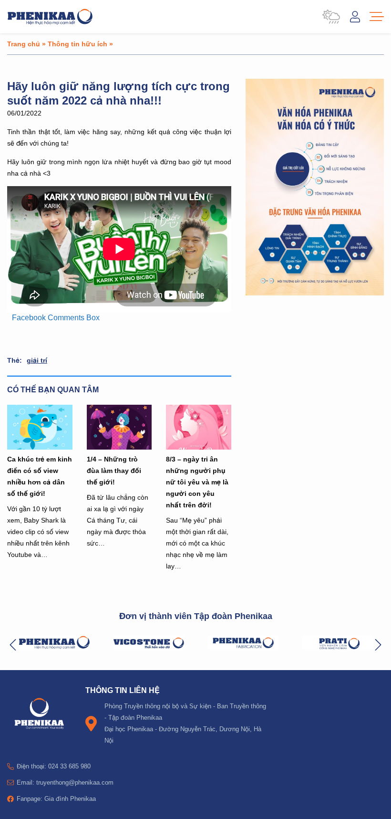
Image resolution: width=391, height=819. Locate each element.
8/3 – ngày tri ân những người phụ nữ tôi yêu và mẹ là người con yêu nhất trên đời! (197, 482)
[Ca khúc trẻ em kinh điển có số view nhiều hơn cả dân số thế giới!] (39, 427)
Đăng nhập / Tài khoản (355, 16)
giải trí (37, 360)
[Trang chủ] (50, 16)
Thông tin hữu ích (77, 44)
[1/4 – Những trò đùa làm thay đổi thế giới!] (119, 427)
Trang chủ (23, 44)
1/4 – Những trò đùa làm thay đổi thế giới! (114, 470)
